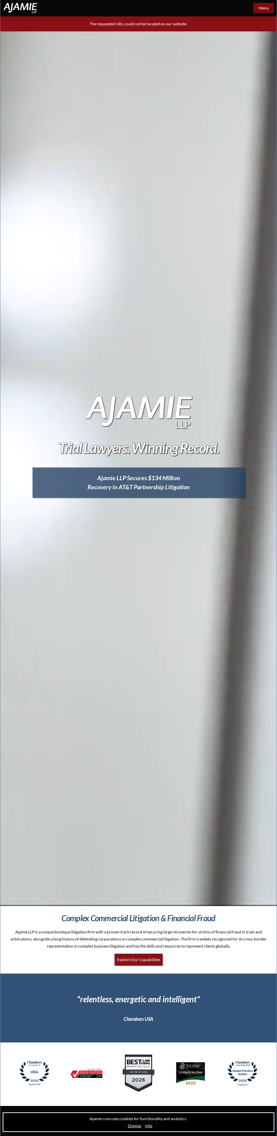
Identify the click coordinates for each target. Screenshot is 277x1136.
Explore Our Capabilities (138, 959)
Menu (263, 7)
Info (148, 1125)
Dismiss (134, 1125)
